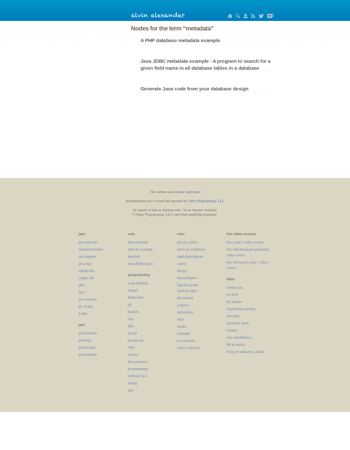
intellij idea (87, 270)
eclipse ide (86, 277)
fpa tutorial (185, 297)
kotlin (83, 313)
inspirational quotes (240, 308)
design (182, 270)
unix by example (140, 249)
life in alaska (235, 344)
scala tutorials (138, 282)
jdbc (82, 284)
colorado (183, 333)
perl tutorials (88, 332)
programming (138, 368)
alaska (181, 326)
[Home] (228, 17)
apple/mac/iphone (190, 256)
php (131, 325)
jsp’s (82, 291)
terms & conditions (191, 249)
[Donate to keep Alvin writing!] (269, 17)
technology (185, 311)
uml (131, 389)
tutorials (134, 256)
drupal (132, 289)
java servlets (88, 299)
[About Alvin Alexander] (244, 17)
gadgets (183, 304)
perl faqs (85, 339)
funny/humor (187, 277)
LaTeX (180, 318)
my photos (234, 301)
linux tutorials (138, 241)
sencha (133, 354)
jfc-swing (86, 306)
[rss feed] (252, 17)
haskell (133, 311)
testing (133, 382)
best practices (138, 361)
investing (233, 315)
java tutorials (88, 241)
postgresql (135, 339)
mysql (132, 332)
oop (131, 318)
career (181, 263)
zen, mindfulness (239, 337)
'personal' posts (237, 322)
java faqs (85, 263)
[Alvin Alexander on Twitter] (260, 17)
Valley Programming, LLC (206, 200)
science (231, 329)
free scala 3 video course (244, 241)
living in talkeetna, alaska (245, 351)
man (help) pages (141, 263)
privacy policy (188, 241)
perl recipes (87, 347)
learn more (193, 191)
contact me (234, 287)
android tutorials (91, 249)
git (130, 304)
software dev (137, 375)
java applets (87, 256)
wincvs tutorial (188, 347)
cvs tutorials (186, 340)
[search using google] (236, 17)
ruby (131, 347)
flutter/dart (135, 297)
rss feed (232, 294)
